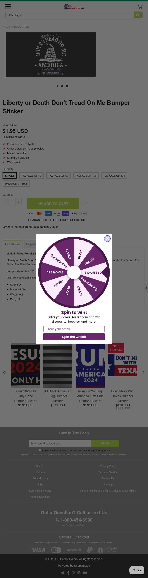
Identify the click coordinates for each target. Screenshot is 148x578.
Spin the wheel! (74, 337)
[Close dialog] (107, 238)
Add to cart (29, 227)
